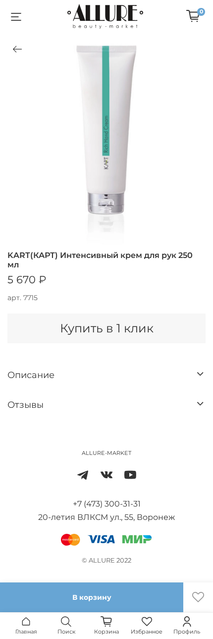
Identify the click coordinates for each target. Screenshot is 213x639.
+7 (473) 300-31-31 (107, 504)
